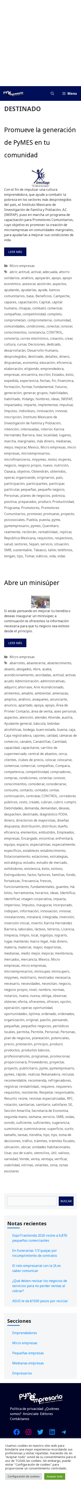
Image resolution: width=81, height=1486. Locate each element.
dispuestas (12, 362)
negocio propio (29, 465)
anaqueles (40, 699)
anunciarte (58, 699)
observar (59, 995)
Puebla (31, 519)
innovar (61, 411)
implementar (48, 404)
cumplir (70, 802)
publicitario (28, 1068)
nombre (44, 989)
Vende (24, 1159)
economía (30, 362)
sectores (20, 544)
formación (12, 386)
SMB (7, 550)
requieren (63, 1086)
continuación (14, 796)
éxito (69, 374)
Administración (27, 681)
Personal (52, 1032)
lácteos (39, 929)
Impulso (10, 411)
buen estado (45, 729)
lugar (8, 941)
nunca (35, 995)
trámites (40, 1141)
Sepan (34, 544)
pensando (60, 1020)
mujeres (64, 459)
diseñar (62, 820)
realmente (12, 532)
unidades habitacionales (51, 1147)
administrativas (52, 681)
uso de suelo (22, 1153)
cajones (39, 735)
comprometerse (39, 320)
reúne (22, 1098)
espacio (22, 844)
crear (68, 338)
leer (39, 435)
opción (65, 1001)
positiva (10, 501)
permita (23, 1032)
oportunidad (42, 1007)
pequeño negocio (51, 489)
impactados (13, 404)
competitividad (34, 314)
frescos (45, 880)
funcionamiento (16, 886)
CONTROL (55, 332)
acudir (8, 681)
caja (72, 729)
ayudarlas (28, 290)
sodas (69, 1116)
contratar (33, 796)
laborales (25, 929)
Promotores (30, 507)
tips (20, 556)
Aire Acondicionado (48, 687)
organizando (25, 477)
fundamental (43, 386)
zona (53, 1165)
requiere (47, 1086)
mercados (11, 959)
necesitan (49, 983)
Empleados (65, 832)
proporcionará (15, 1062)
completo (54, 314)
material (24, 947)
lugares (65, 435)
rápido (21, 1074)
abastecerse (36, 663)
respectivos (63, 538)
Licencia (67, 929)
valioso (63, 1153)
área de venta (41, 711)
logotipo (46, 935)
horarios (41, 892)
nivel (33, 989)
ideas (55, 399)
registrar (10, 1086)
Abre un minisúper (31, 582)
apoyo (56, 278)
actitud (23, 272)
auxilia (67, 717)
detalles (51, 356)
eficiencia (64, 362)
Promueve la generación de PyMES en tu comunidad (40, 142)
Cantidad (59, 741)
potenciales (60, 1038)
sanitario (43, 1104)
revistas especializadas (47, 1098)
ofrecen (53, 1001)
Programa (12, 507)
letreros (53, 929)
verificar (60, 1159)
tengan (9, 556)
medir (25, 953)
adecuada (50, 272)
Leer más (15, 252)
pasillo (45, 1020)
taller (52, 550)
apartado (25, 705)
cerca (63, 753)
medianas (63, 441)
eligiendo (31, 368)
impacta (59, 899)
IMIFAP (66, 399)
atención (26, 717)
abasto (9, 669)
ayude (42, 290)
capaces (10, 302)
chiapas (25, 308)
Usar (7, 1153)
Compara (62, 765)
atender (40, 717)
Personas (11, 495)
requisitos (45, 538)
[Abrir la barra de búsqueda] (52, 93)
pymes (36, 525)
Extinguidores (15, 874)
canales (26, 741)
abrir (13, 272)
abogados (23, 669)
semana (35, 1116)
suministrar (13, 1128)
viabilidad (12, 1165)
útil (53, 1153)
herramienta (23, 892)
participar (56, 483)
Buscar (66, 1201)
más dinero (45, 441)
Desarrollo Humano (42, 350)
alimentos (12, 693)
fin (54, 380)
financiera (65, 380)
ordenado (48, 1013)
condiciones (35, 326)
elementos (29, 832)
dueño (63, 826)
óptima (34, 1013)
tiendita (35, 1134)
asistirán (44, 283)
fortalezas (12, 880)
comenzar (54, 308)
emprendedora (52, 368)
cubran (46, 802)
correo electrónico (34, 338)
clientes (10, 759)
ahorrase (25, 687)
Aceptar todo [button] (55, 1476)
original (32, 1020)
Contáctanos (19, 1418)
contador (41, 790)
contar (54, 790)
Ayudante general (18, 723)
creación (56, 338)
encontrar (46, 838)
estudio (29, 862)
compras (10, 778)
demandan (48, 808)
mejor (8, 447)
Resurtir (10, 1098)
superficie (55, 1128)
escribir (44, 374)
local (34, 935)
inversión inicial (16, 923)
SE (70, 1104)
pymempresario (16, 525)
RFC (70, 1098)
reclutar (68, 1074)
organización (14, 1020)
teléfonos (65, 550)
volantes (41, 1165)
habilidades (58, 393)
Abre (36, 669)
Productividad (63, 501)
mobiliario (28, 977)
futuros (61, 386)
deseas (64, 808)
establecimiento (52, 850)
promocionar (59, 1056)
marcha (10, 441)
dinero (64, 356)
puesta (44, 519)
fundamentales (42, 886)
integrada (50, 917)
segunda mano (15, 1116)
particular (11, 489)
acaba (46, 669)
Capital (44, 302)
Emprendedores (24, 1333)
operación (12, 1007)
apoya (38, 705)
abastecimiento (59, 663)
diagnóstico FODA (53, 814)
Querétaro (50, 525)
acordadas (43, 675)
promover (34, 514)
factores (44, 874)
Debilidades (13, 808)
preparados (27, 501)
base (30, 296)
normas (58, 989)
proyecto (67, 514)
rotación (10, 1104)
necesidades (30, 983)
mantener (21, 941)
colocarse (64, 759)
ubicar (25, 1147)
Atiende (54, 717)
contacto (26, 790)
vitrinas (27, 1165)
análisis (27, 278)
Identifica (67, 892)
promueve (51, 514)
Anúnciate (31, 1413)
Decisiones (36, 344)
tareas (23, 1134)
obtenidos (58, 471)
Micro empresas (22, 265)
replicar (65, 532)
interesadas (30, 429)
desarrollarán (15, 350)
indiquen (11, 911)
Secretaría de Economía (50, 1110)
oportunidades (15, 1013)
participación (14, 483)
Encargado (29, 838)
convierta (11, 338)
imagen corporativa (36, 899)
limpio (24, 935)
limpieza (11, 935)
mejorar (20, 447)
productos (12, 1050)
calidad (52, 735)
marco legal (39, 941)
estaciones (40, 856)
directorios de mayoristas (35, 820)
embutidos (47, 832)
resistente (30, 1092)
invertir (36, 923)
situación (61, 544)
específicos (12, 850)
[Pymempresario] (13, 93)
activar (36, 272)
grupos (42, 393)
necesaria (62, 977)
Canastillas (42, 741)
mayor (37, 947)
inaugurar (43, 905)
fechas (45, 380)
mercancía (29, 959)
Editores (46, 1413)
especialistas (40, 844)
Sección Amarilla (17, 1110)
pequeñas (28, 489)
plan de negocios (17, 1038)
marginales (26, 441)
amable (27, 693)
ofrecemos (37, 1001)
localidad (50, 435)
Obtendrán (39, 471)
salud (8, 544)
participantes (36, 483)
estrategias (59, 856)
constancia (36, 332)
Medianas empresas (28, 1363)
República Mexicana (20, 538)
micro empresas (33, 965)
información (29, 911)
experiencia (29, 380)
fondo (70, 874)
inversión (66, 917)
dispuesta (12, 826)
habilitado (12, 399)
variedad (11, 1159)
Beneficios (44, 296)
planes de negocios (35, 495)
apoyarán (42, 278)
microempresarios (35, 453)
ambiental (43, 693)
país (59, 477)
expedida (11, 380)
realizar (33, 1074)
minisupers (60, 971)
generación (13, 393)
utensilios (41, 1153)
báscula (39, 723)
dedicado (53, 344)
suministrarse (35, 1128)
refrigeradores (59, 1080)
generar (29, 393)
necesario (11, 983)
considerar (36, 784)
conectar (52, 326)
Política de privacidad (26, 1408)
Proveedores (38, 1062)
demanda (32, 808)
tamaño (10, 1134)
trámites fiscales (62, 1141)
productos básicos (35, 1050)
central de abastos (42, 753)
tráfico (27, 1141)
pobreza (58, 495)
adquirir (10, 687)
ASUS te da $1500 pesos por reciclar (40, 1301)
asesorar (28, 283)
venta (35, 1159)
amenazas (60, 693)
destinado (35, 356)
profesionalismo (17, 1056)
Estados (58, 374)
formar (27, 386)
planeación (40, 1038)
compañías (12, 314)
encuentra (29, 374)
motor (52, 459)
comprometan (15, 320)
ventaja (47, 1159)
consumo (11, 790)
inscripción (12, 417)
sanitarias (26, 1104)
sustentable (22, 550)
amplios (10, 699)
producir (44, 501)
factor (31, 874)
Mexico (33, 447)
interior (46, 429)
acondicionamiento (19, 675)
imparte (30, 404)
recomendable (15, 1080)
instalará (34, 917)
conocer (66, 326)
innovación (45, 411)
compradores (60, 771)
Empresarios (22, 1373)
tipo (46, 1134)
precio (9, 1044)
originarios (45, 477)
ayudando (11, 290)
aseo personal (65, 711)
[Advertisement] (40, 43)
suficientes (41, 1122)
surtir (69, 1128)
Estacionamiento (17, 856)
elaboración (13, 368)
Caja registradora (17, 735)
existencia (32, 868)
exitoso (56, 868)
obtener (10, 1001)
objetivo (23, 471)
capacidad (12, 747)
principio (41, 1044)
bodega (28, 729)
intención (11, 429)
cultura (9, 344)
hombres (42, 399)
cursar (21, 344)
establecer (31, 850)
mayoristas (52, 947)
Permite (37, 1032)
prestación (24, 1044)
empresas (12, 374)
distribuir (49, 826)
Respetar (46, 1092)
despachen (12, 814)
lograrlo (60, 935)
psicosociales (14, 519)
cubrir (58, 802)
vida (52, 556)
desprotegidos (15, 356)
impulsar (66, 404)
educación (47, 362)
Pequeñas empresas (28, 1353)
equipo (9, 844)
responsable (64, 1092)
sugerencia (60, 1122)
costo (23, 802)
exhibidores (13, 868)
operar (9, 477)
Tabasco (39, 550)
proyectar (56, 1062)
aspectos (59, 283)
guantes (62, 886)
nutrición (61, 465)
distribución (30, 826)
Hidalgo (28, 399)
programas (39, 1056)
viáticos (42, 556)
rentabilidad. (48, 532)
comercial (27, 765)
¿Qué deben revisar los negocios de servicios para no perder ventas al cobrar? (39, 1285)
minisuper (42, 971)
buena (62, 729)
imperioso (12, 905)
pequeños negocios (36, 1026)
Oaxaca (9, 471)
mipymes (39, 459)
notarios (10, 995)
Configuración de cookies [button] (24, 1476)
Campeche (61, 296)
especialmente (63, 844)
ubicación (11, 1147)
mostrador (45, 977)
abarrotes (17, 663)
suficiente (24, 1122)
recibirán (29, 532)
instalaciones (14, 917)
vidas (61, 556)
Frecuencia (30, 880)
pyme (56, 519)
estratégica (13, 862)
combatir (39, 308)
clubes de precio (30, 759)
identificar (12, 899)
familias (58, 874)
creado (34, 802)
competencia (14, 771)
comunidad (62, 320)
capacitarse (30, 747)
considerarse (56, 784)
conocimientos (15, 332)
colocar (50, 759)
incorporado (62, 905)
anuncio (10, 705)
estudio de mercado (52, 862)
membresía (63, 953)
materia (10, 947)
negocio (10, 465)
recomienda (37, 1080)
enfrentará (63, 838)
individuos (27, 411)
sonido (9, 1122)
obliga (46, 995)
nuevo (47, 465)
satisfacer (59, 1104)
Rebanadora (50, 1074)
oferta (22, 1001)
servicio (46, 544)
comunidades (14, 326)
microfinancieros (17, 459)
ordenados (66, 1013)
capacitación (27, 302)
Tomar (29, 556)
